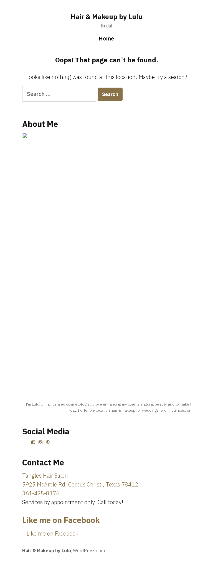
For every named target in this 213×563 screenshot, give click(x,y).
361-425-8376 (40, 493)
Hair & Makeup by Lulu (107, 16)
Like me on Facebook (61, 520)
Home (106, 38)
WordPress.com (89, 550)
